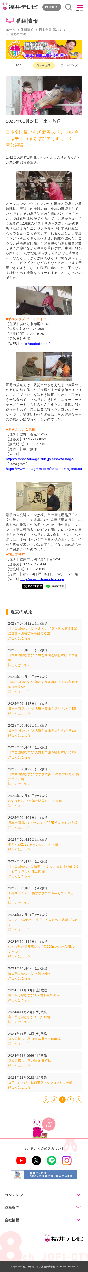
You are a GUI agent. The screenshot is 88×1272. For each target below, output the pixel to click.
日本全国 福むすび (52, 29)
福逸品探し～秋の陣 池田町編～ (31, 1060)
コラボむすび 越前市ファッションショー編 (40, 1082)
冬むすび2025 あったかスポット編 (33, 844)
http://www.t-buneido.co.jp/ (42, 579)
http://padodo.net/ (35, 343)
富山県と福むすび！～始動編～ (30, 1017)
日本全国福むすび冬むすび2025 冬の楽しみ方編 (43, 822)
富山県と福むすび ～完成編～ (29, 973)
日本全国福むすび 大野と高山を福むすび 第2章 (42, 730)
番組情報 (27, 29)
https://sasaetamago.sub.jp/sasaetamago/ (40, 459)
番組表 (53, 7)
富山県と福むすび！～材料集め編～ (34, 995)
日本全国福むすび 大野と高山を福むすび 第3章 (42, 708)
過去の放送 (44, 65)
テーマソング (69, 65)
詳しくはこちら (19, 638)
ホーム (10, 29)
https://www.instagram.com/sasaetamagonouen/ (45, 469)
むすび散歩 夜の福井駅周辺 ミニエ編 (35, 801)
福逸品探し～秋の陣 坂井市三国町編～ (36, 1039)
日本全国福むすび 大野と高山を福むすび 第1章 (42, 752)
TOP (19, 65)
